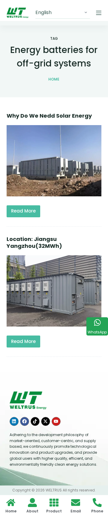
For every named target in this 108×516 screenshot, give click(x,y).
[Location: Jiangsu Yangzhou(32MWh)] (54, 291)
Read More (25, 209)
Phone (97, 511)
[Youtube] (56, 421)
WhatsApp (97, 332)
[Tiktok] (35, 421)
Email (75, 511)
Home (10, 511)
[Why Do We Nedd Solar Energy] (54, 160)
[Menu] (98, 13)
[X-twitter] (45, 421)
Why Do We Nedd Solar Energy (49, 115)
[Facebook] (24, 421)
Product (54, 511)
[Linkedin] (14, 421)
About (32, 511)
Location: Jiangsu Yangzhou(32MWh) (34, 242)
